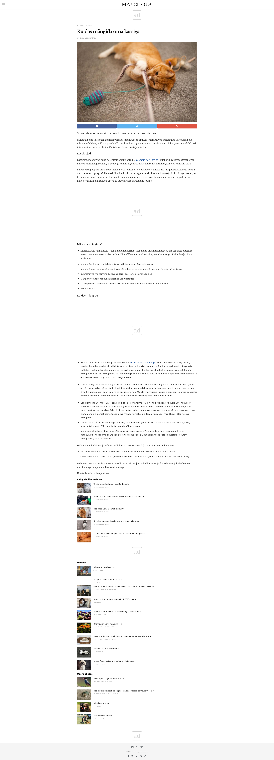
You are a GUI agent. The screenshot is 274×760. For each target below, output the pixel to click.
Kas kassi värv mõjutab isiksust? (108, 509)
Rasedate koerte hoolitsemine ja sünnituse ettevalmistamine (122, 636)
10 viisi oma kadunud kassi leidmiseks (111, 484)
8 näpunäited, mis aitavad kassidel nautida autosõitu (118, 496)
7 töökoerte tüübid (102, 715)
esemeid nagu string (147, 160)
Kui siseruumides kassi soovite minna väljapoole (116, 521)
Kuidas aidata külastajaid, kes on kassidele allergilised (119, 533)
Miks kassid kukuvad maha (106, 648)
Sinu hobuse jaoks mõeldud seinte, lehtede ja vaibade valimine (123, 587)
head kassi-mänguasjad (143, 362)
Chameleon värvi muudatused (107, 624)
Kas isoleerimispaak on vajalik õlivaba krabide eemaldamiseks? (123, 691)
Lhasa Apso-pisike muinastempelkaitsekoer (114, 661)
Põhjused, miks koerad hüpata (107, 579)
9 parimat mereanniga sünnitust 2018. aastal (114, 599)
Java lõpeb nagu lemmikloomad (108, 678)
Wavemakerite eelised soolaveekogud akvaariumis (117, 611)
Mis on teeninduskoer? (104, 567)
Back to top (137, 747)
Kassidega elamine (84, 26)
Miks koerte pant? (102, 703)
